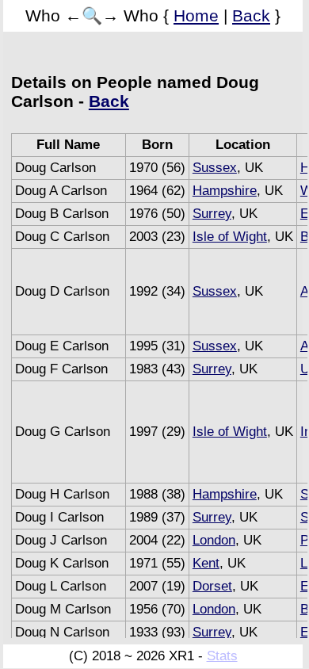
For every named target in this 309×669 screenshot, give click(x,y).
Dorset (212, 586)
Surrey (212, 213)
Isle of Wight (230, 236)
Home (196, 15)
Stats (222, 655)
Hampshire (225, 190)
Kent (206, 563)
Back (251, 15)
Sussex (215, 167)
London (214, 540)
